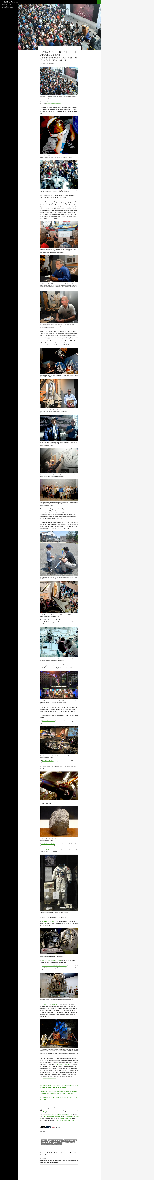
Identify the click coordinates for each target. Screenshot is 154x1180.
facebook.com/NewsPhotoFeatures (65, 1120)
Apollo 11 (44, 1140)
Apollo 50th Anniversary (70, 1140)
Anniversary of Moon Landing (57, 1087)
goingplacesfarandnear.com (53, 103)
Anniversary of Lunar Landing (66, 1093)
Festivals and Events (46, 49)
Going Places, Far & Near (10, 2)
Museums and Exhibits (68, 49)
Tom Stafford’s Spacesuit (48, 849)
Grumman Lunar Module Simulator (51, 960)
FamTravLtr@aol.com (65, 1118)
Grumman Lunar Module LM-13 (50, 1004)
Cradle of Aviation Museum (68, 1142)
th (48, 1087)
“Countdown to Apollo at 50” (63, 1064)
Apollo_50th (45, 1142)
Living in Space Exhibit (48, 721)
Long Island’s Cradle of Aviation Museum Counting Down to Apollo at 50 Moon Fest (58, 1152)
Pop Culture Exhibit (47, 761)
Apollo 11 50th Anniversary (55, 1140)
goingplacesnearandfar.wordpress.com (52, 1116)
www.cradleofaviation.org (50, 1078)
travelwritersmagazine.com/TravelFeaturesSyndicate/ (57, 1114)
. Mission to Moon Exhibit (48, 844)
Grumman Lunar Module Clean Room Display (54, 966)
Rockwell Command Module (49, 921)
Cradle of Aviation (54, 1142)
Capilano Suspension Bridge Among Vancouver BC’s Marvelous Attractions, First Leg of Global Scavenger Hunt (59, 1160)
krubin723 (53, 63)
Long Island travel (57, 49)
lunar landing (57, 1144)
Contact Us (93, 1)
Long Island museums (47, 1144)
